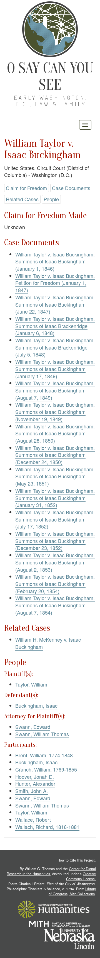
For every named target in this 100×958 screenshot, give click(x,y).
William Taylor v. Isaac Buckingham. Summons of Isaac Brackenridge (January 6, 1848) (55, 325)
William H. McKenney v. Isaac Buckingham (48, 643)
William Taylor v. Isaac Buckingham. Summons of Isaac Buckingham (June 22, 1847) (55, 304)
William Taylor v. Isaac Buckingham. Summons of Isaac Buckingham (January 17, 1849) (55, 368)
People (51, 199)
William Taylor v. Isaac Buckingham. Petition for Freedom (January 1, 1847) (55, 283)
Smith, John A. (31, 790)
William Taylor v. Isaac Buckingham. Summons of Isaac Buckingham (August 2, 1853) (55, 562)
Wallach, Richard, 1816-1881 (47, 826)
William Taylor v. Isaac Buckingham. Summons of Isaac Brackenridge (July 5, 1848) (55, 347)
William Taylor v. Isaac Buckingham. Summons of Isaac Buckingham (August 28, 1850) (55, 433)
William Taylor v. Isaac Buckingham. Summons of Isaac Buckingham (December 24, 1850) (55, 454)
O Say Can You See (50, 76)
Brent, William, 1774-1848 (44, 755)
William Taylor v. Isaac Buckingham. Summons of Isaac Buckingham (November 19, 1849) (55, 411)
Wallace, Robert (33, 819)
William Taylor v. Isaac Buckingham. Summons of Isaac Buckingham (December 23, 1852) (55, 540)
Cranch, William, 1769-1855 (46, 769)
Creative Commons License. (81, 876)
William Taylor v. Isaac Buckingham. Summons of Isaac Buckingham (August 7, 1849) (55, 390)
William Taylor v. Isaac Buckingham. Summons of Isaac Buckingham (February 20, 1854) (55, 583)
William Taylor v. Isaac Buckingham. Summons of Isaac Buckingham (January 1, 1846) (55, 261)
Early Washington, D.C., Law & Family (51, 101)
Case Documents (71, 187)
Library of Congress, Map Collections (72, 891)
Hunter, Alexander (35, 783)
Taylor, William (31, 684)
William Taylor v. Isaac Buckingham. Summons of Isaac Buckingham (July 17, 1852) (55, 519)
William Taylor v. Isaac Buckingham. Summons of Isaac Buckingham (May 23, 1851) (55, 476)
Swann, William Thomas (42, 734)
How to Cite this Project (76, 860)
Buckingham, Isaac (36, 705)
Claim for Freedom (26, 187)
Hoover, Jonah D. (34, 776)
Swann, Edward (32, 726)
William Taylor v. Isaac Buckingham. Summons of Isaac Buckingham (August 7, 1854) (55, 605)
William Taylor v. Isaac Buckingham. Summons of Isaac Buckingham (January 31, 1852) (55, 497)
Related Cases (22, 199)
